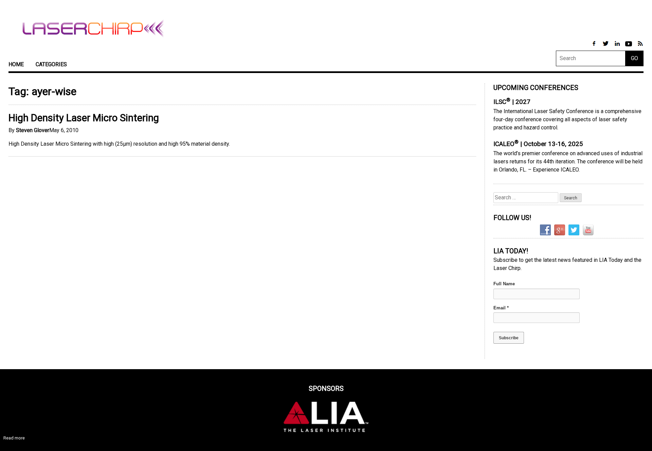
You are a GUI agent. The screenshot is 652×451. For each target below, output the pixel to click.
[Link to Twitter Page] (606, 47)
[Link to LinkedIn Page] (617, 47)
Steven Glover (32, 130)
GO (634, 58)
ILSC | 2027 (511, 102)
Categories (51, 64)
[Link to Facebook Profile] (594, 47)
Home (16, 64)
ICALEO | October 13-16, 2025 (538, 144)
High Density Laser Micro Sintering (83, 118)
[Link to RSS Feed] (640, 47)
